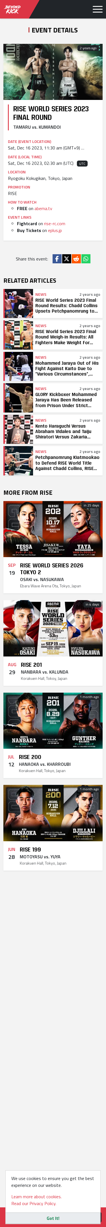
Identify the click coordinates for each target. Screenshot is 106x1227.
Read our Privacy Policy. (33, 1203)
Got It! (53, 1218)
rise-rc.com (54, 223)
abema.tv (43, 208)
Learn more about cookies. (36, 1196)
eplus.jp (55, 230)
